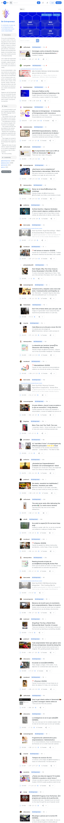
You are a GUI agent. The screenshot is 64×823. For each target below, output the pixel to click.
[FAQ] (7, 2)
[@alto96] (21, 519)
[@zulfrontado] (21, 47)
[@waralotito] (21, 772)
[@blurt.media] (21, 225)
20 (34, 493)
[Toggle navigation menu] (2, 2)
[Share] (43, 59)
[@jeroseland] (21, 439)
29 (34, 100)
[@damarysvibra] (21, 185)
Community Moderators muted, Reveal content (31, 69)
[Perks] (38, 2)
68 (35, 120)
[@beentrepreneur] (21, 87)
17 (34, 765)
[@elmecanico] (21, 659)
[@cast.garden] (21, 65)
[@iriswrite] (21, 323)
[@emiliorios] (21, 205)
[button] (20, 59)
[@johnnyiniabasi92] (21, 265)
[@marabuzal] (21, 246)
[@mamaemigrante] (21, 165)
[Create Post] (47, 2)
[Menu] (46, 59)
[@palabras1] (21, 479)
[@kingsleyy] (21, 421)
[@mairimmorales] (21, 127)
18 (34, 218)
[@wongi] (21, 792)
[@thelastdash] (21, 305)
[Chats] (43, 2)
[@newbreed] (21, 619)
